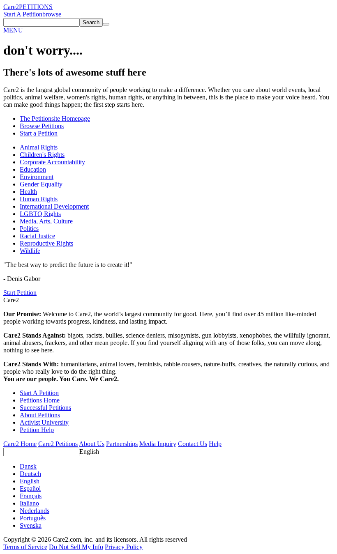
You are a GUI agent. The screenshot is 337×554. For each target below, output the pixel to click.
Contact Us (192, 443)
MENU (13, 30)
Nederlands (34, 510)
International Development (54, 206)
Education (33, 169)
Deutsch (30, 473)
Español (30, 488)
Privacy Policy (124, 546)
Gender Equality (41, 184)
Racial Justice (37, 235)
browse (51, 14)
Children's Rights (42, 154)
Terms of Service (25, 546)
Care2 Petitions (58, 443)
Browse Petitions (42, 125)
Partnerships (122, 443)
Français (31, 495)
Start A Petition (22, 14)
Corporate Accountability (52, 162)
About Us (91, 443)
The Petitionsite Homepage (55, 118)
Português (33, 518)
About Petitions (40, 414)
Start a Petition (39, 133)
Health (28, 191)
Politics (29, 228)
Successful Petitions (45, 407)
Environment (36, 176)
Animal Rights (39, 147)
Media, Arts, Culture (46, 221)
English (89, 451)
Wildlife (30, 250)
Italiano (29, 503)
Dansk (28, 466)
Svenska (31, 525)
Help (215, 443)
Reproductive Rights (46, 243)
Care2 (11, 6)
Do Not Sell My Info (76, 546)
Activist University (44, 422)
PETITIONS (36, 6)
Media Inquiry (157, 443)
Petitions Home (40, 400)
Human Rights (39, 198)
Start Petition (20, 292)
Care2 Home (20, 443)
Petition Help (37, 429)
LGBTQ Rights (40, 213)
